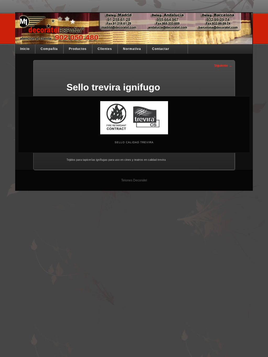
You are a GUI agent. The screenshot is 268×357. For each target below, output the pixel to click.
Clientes (105, 49)
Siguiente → (223, 65)
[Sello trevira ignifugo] (133, 117)
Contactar (160, 49)
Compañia (49, 49)
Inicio (25, 49)
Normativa (132, 49)
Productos (78, 49)
